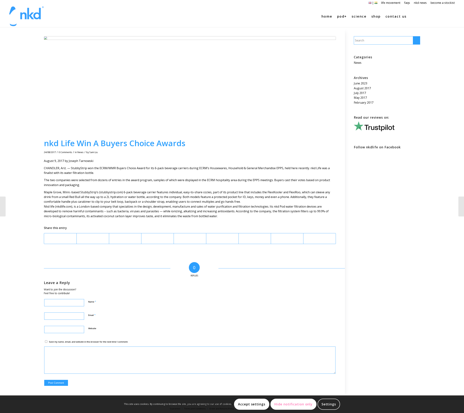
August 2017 (362, 88)
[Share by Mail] (319, 238)
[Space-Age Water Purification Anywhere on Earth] (461, 206)
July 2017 (360, 93)
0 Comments (65, 152)
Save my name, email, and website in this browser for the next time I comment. (88, 341)
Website (92, 328)
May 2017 (360, 98)
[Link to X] (441, 16)
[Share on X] (93, 238)
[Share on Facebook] (60, 238)
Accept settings (251, 404)
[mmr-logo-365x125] (190, 86)
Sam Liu (93, 152)
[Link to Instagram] (452, 16)
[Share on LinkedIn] (190, 238)
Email (92, 315)
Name (92, 301)
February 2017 (363, 103)
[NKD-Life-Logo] (26, 16)
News (80, 152)
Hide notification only (293, 404)
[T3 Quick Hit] (3, 206)
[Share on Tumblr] (222, 238)
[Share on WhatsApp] (125, 238)
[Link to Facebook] (435, 16)
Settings (329, 404)
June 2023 (360, 83)
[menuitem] (390, 3)
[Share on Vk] (255, 238)
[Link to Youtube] (446, 16)
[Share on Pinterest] (157, 238)
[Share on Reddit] (287, 238)
